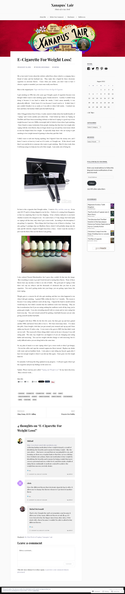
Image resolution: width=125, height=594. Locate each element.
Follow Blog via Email (97, 162)
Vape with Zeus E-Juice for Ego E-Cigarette (48, 89)
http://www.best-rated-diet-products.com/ (42, 445)
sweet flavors (44, 396)
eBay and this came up (62, 209)
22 (101, 103)
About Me (43, 17)
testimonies (68, 396)
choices (21, 393)
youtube (27, 399)
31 (109, 107)
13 (93, 98)
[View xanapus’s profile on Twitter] (93, 68)
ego (54, 393)
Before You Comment (57, 17)
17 (109, 98)
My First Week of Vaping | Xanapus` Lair (38, 537)
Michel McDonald (42, 67)
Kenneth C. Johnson (93, 240)
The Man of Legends (95, 239)
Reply (71, 474)
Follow (91, 183)
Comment (68, 564)
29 (101, 107)
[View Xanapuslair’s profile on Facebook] (89, 68)
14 (97, 98)
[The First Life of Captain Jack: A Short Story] (112, 216)
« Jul (88, 113)
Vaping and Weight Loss (50, 370)
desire (48, 393)
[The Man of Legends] (112, 243)
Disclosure (71, 17)
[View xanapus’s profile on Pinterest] (102, 68)
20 (93, 103)
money (34, 396)
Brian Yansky (91, 216)
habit (60, 393)
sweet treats (56, 396)
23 (105, 103)
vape (20, 399)
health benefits (24, 396)
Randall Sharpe (92, 208)
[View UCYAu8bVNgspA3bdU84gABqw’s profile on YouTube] (106, 68)
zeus (34, 399)
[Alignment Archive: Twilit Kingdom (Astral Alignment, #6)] (112, 209)
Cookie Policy (36, 590)
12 (89, 98)
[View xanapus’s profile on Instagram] (97, 68)
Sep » (92, 113)
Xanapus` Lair (62, 5)
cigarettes (40, 393)
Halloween (81, 17)
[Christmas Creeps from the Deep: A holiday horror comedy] (112, 235)
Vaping (56, 67)
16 (105, 98)
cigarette (30, 393)
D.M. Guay (91, 235)
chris (29, 483)
